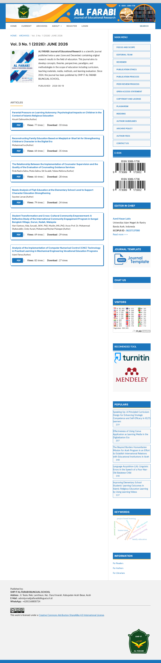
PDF (18, 125)
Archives (41, 26)
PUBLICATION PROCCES (128, 77)
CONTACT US (123, 143)
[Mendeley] (132, 376)
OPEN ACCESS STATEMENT (129, 91)
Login (85, 26)
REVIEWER (122, 62)
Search (144, 26)
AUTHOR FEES (123, 136)
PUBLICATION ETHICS (127, 69)
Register (72, 26)
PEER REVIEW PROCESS (128, 84)
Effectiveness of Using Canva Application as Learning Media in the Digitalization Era (130, 434)
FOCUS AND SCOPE (126, 47)
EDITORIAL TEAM (124, 55)
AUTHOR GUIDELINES (127, 121)
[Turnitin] (132, 358)
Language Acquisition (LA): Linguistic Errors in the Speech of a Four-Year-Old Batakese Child (130, 470)
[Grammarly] (132, 388)
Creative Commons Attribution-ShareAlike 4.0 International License (71, 615)
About (56, 26)
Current (26, 26)
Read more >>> (120, 235)
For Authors (118, 568)
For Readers (118, 563)
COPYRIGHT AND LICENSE (129, 99)
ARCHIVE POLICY (125, 128)
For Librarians (119, 573)
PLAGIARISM (122, 106)
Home (13, 26)
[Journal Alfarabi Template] (132, 260)
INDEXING (121, 114)
